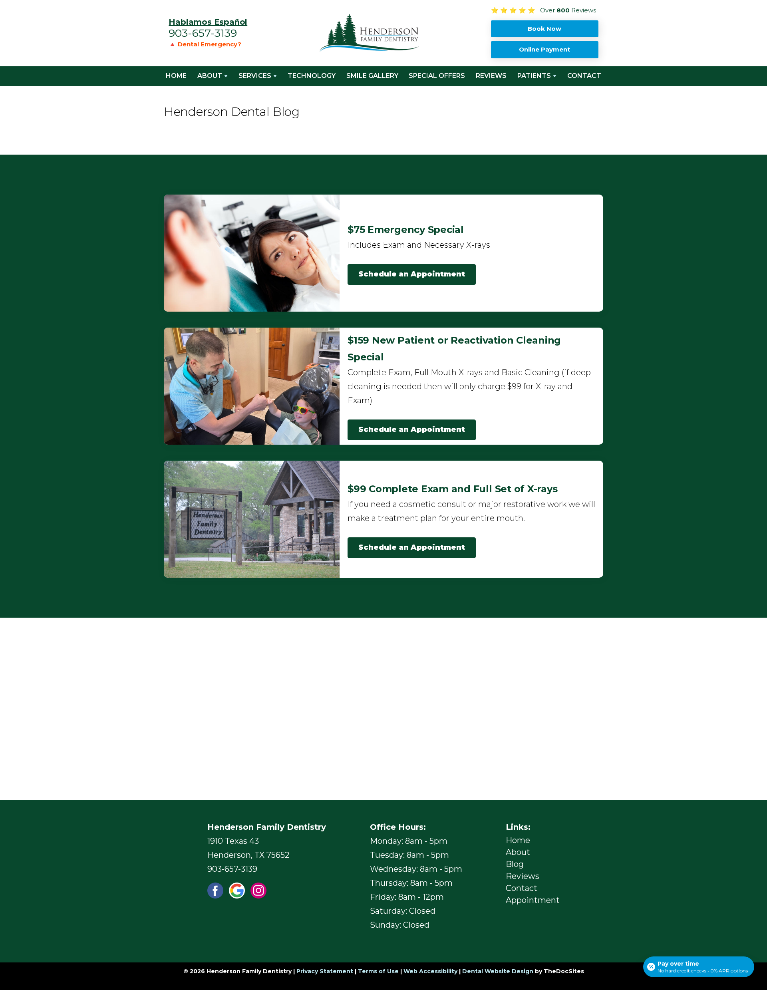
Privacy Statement (324, 971)
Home (176, 76)
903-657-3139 (203, 33)
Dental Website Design (497, 971)
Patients (534, 76)
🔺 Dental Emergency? (205, 44)
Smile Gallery (372, 76)
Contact (584, 76)
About (209, 76)
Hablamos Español (208, 22)
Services (254, 76)
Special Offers (437, 76)
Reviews (491, 76)
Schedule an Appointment (411, 274)
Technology (312, 76)
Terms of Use (378, 971)
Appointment (533, 900)
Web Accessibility (430, 971)
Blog (515, 864)
